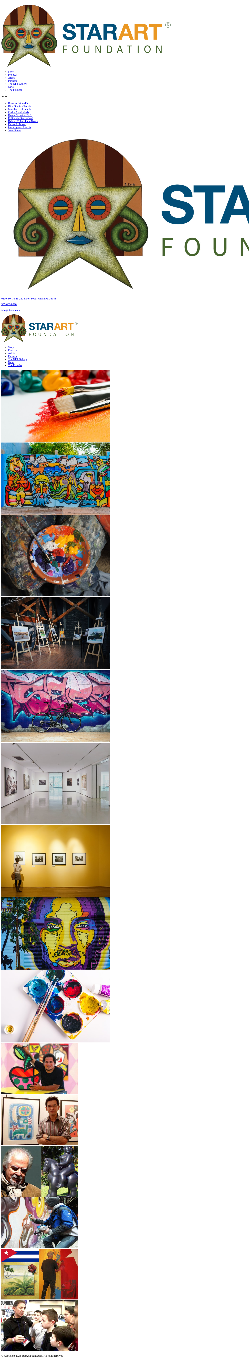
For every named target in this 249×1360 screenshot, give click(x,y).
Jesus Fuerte (14, 130)
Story (11, 71)
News (11, 86)
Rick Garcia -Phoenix (19, 106)
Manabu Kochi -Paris (19, 109)
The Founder (15, 89)
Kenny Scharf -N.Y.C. (20, 115)
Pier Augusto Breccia (19, 127)
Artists (11, 77)
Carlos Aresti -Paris (18, 112)
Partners (12, 80)
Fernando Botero (17, 124)
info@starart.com (10, 310)
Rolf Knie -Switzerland (20, 118)
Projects (12, 74)
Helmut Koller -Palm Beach (23, 121)
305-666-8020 (9, 304)
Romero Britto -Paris (19, 103)
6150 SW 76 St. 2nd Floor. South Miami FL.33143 (28, 298)
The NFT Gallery (17, 83)
